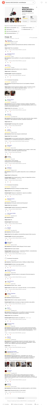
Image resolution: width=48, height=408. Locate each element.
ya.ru (37, 404)
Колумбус (6, 404)
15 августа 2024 (14, 132)
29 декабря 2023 (14, 215)
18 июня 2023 (13, 272)
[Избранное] (41, 2)
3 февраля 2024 (14, 170)
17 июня (12, 56)
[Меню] (46, 2)
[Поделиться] (36, 7)
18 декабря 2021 (14, 310)
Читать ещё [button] (30, 87)
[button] (7, 20)
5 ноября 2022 (13, 339)
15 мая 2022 (13, 326)
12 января (12, 67)
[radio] (5, 51)
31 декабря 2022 (14, 373)
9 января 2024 (13, 201)
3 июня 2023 (13, 283)
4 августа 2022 (13, 386)
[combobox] (18, 2)
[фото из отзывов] (7, 93)
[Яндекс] (3, 2)
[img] (7, 43)
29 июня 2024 (13, 147)
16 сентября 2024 (14, 116)
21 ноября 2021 (13, 354)
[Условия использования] (36, 26)
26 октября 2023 (14, 230)
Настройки (29, 404)
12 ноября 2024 (13, 102)
